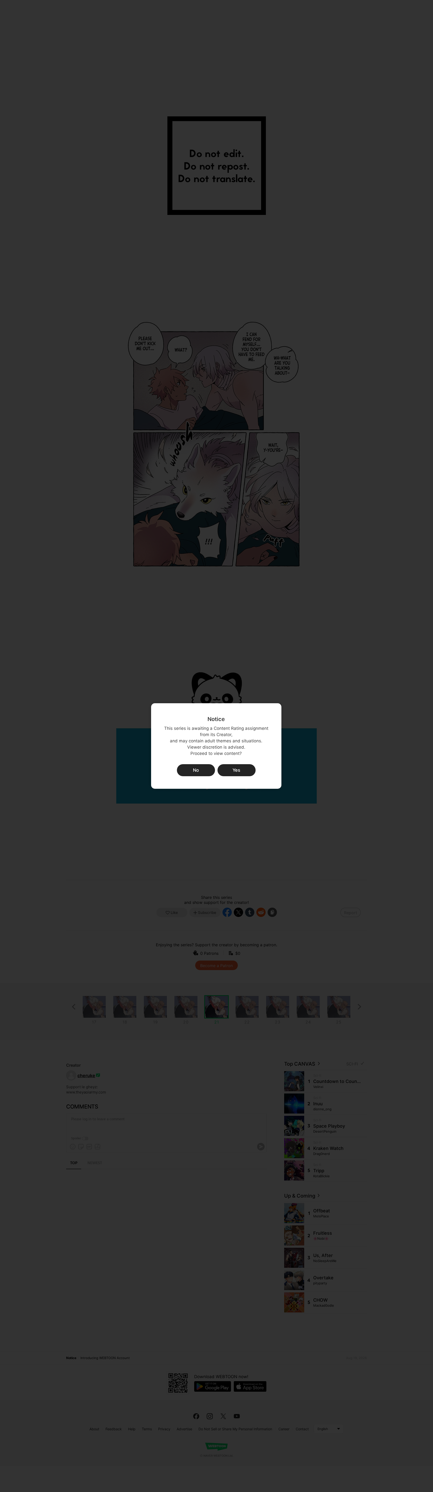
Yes (236, 770)
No (196, 770)
